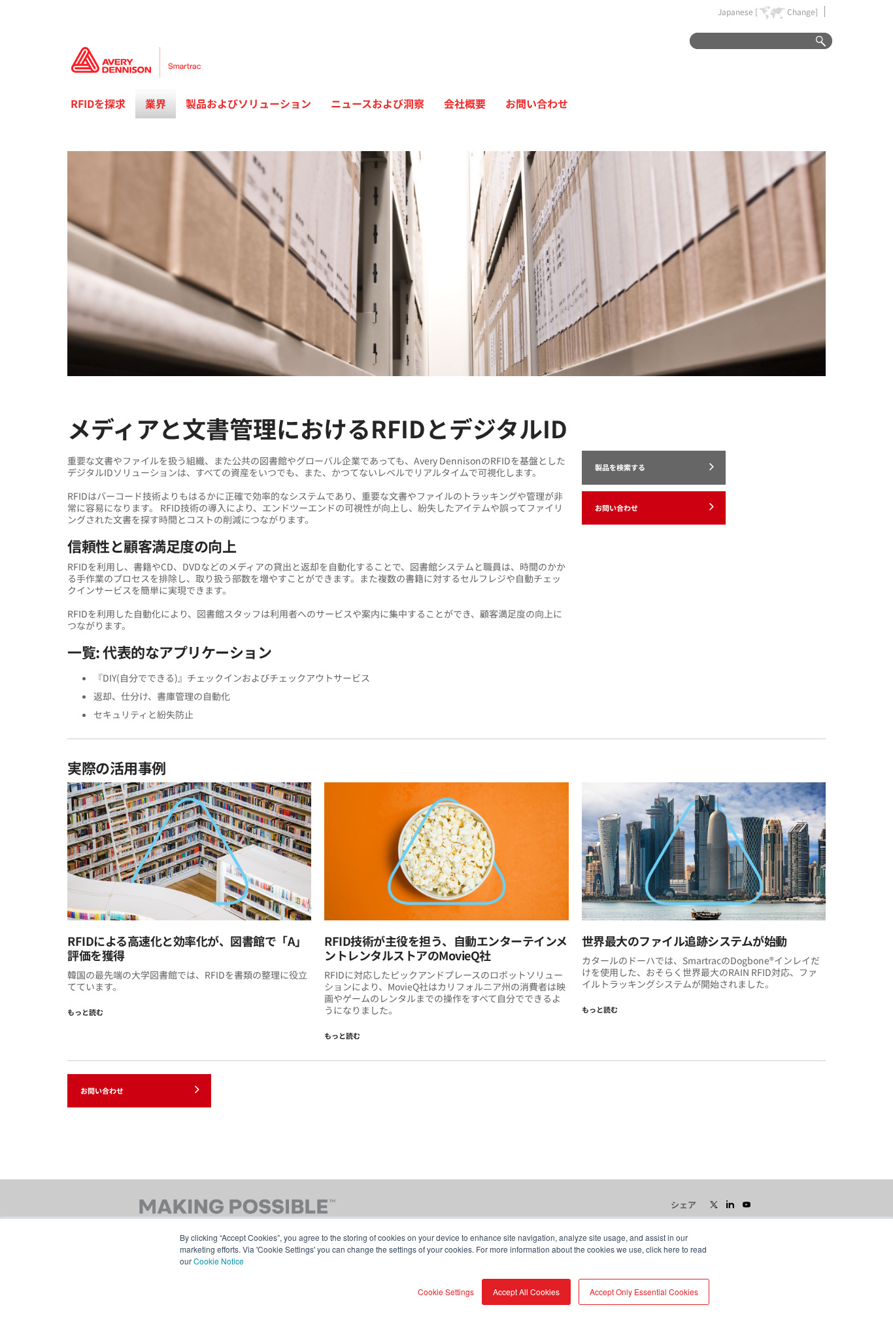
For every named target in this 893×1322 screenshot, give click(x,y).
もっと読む (85, 1012)
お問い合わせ (536, 103)
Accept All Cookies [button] (526, 1291)
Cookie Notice (219, 1260)
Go (814, 41)
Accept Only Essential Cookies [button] (644, 1291)
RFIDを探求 (98, 103)
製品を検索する (620, 467)
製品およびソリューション (248, 103)
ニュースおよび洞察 (377, 103)
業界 (155, 103)
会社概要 (465, 103)
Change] (802, 12)
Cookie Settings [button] (446, 1291)
